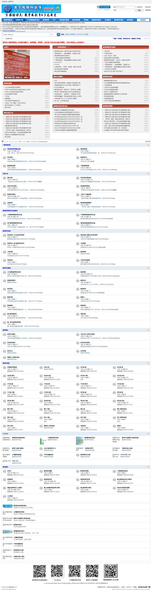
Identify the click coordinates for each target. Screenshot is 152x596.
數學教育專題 (85, 471)
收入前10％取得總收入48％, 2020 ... (91, 169)
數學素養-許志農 (85, 454)
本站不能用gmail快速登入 (75, 42)
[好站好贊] (77, 351)
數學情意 (83, 305)
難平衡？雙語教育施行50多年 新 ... (17, 276)
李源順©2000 (101, 587)
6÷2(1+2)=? (58, 62)
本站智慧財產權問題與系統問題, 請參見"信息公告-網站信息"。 (21, 25)
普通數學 (10, 479)
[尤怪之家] (41, 368)
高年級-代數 (84, 400)
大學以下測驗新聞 (86, 194)
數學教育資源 (107, 76)
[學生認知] (4, 289)
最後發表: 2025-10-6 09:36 (125, 475)
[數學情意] (77, 306)
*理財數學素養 (64, 20)
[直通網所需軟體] (4, 368)
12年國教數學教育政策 (14, 272)
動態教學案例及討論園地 (10, 210)
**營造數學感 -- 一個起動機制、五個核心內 (117, 64)
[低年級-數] (77, 368)
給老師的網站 (11, 342)
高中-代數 (47, 417)
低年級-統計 (47, 375)
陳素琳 (40, 181)
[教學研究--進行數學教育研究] (4, 244)
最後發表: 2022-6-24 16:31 (89, 396)
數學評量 (10, 297)
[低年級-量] (114, 368)
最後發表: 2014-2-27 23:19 (125, 396)
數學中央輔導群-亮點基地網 (130, 437)
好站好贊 (83, 351)
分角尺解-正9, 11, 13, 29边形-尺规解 (65, 98)
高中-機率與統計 (122, 417)
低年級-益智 (120, 375)
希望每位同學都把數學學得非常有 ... (18, 161)
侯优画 (92, 161)
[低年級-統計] (41, 376)
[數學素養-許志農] (77, 455)
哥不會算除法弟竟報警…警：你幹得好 (115, 128)
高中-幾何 (83, 417)
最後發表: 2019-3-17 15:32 (89, 413)
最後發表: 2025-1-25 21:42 (89, 371)
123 (56, 80)
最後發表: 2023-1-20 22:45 (15, 379)
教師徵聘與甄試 (85, 186)
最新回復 (147, 141)
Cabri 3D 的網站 (12, 346)
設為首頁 (4, 1)
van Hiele (79, 34)
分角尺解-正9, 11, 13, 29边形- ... (90, 284)
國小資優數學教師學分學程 (52, 487)
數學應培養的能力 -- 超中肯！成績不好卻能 (117, 60)
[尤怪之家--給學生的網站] (77, 334)
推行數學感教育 (15, 23)
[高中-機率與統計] (114, 418)
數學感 (67, 34)
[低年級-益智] (114, 376)
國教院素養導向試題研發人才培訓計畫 (115, 94)
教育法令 (10, 351)
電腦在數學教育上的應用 (14, 487)
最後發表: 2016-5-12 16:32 (15, 483)
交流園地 (108, 20)
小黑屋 (123, 587)
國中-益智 (10, 417)
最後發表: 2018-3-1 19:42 (88, 483)
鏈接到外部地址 (85, 253)
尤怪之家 (46, 367)
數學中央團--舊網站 (18, 448)
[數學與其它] (77, 158)
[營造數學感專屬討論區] (4, 149)
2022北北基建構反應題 (111, 89)
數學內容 (83, 280)
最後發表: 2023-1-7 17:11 (125, 404)
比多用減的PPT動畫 (11, 94)
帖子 (51, 34)
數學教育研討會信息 (60, 106)
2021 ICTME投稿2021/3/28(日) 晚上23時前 (67, 128)
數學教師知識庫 (143, 587)
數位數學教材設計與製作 (124, 479)
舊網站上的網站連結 (13, 357)
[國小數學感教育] (4, 314)
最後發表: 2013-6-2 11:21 (125, 413)
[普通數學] (4, 480)
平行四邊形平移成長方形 (12, 101)
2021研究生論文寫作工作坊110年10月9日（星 (68, 117)
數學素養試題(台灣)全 (110, 80)
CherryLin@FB (108, 218)
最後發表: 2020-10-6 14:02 (15, 475)
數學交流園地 (7, 268)
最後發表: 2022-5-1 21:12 (15, 430)
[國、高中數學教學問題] (4, 323)
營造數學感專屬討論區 (14, 149)
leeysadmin (116, 276)
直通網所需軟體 (12, 367)
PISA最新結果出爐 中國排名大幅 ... (17, 301)
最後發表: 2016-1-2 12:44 (15, 396)
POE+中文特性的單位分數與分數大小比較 (17, 89)
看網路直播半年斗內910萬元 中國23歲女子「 (68, 85)
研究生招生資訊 (12, 186)
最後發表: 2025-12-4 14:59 (15, 388)
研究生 (9, 471)
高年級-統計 (47, 400)
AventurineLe (116, 338)
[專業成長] (77, 314)
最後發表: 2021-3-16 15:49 (15, 421)
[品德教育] (4, 203)
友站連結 (5, 433)
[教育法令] (4, 351)
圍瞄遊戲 (7, 98)
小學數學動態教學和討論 (14, 214)
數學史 (83, 297)
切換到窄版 (149, 2)
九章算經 (83, 301)
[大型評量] (4, 252)
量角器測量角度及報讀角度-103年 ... (18, 293)
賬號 (114, 7)
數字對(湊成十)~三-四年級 (13, 105)
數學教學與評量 (85, 479)
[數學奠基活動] (4, 166)
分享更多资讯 (108, 53)
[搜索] (58, 34)
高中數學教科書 (109, 96)
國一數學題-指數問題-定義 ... (15, 326)
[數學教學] (77, 289)
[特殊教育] (4, 260)
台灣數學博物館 (16, 454)
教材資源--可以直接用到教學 (15, 235)
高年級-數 (83, 392)
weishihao (104, 346)
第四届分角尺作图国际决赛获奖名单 (65, 123)
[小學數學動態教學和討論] (4, 215)
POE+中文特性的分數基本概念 (14, 92)
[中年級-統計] (114, 384)
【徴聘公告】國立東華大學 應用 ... (17, 181)
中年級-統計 (120, 384)
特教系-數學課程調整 (123, 487)
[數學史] (77, 297)
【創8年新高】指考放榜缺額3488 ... (91, 198)
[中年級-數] (4, 384)
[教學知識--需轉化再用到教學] (77, 235)
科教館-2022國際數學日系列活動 (15, 134)
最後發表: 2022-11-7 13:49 (15, 404)
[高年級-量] (114, 393)
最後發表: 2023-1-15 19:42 (52, 483)
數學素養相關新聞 (86, 203)
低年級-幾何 (10, 375)
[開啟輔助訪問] (147, 2)
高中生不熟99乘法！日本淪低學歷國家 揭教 (18, 132)
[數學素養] (77, 252)
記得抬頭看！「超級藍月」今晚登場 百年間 (67, 94)
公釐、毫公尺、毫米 (110, 55)
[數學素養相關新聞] (77, 203)
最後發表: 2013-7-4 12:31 (51, 491)
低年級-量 (120, 367)
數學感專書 (76, 20)
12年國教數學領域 (33, 20)
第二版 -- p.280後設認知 (62, 101)
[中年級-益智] (41, 393)
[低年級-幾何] (4, 376)
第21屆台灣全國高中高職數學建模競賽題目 (67, 114)
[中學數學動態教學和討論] (77, 215)
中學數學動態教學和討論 (88, 214)
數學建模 (10, 305)
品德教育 (10, 203)
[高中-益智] (4, 426)
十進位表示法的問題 (110, 69)
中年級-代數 (10, 392)
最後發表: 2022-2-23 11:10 (125, 388)
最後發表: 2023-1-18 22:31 (125, 491)
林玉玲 (42, 227)
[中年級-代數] (4, 393)
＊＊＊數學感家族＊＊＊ (62, 47)
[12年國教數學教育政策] (4, 272)
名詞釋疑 (83, 243)
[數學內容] (77, 281)
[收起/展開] (148, 145)
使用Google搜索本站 (113, 587)
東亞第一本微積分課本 (111, 92)
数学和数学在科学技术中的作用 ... (91, 264)
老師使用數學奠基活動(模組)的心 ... (17, 169)
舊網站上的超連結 (49, 426)
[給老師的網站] (4, 343)
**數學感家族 (7, 20)
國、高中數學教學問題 (14, 322)
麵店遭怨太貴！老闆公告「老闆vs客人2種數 (68, 89)
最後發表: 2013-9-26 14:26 (89, 430)
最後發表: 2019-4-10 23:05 (125, 430)
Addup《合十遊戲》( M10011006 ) (15, 103)
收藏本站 (11, 1)
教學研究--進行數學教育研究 (15, 243)
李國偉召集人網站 (127, 448)
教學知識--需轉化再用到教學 (89, 235)
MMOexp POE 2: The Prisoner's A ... (91, 338)
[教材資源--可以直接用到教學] (4, 235)
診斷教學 (72, 34)
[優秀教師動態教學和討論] (77, 223)
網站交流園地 (58, 76)
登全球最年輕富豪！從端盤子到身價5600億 (67, 83)
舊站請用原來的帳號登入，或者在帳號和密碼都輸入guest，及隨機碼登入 (46, 27)
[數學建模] (4, 306)
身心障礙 (10, 264)
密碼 (114, 10)
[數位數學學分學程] (77, 488)
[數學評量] (4, 297)
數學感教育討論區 (109, 47)
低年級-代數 (84, 375)
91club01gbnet (42, 141)
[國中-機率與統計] (114, 409)
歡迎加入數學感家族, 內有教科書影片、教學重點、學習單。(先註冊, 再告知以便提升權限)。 (34, 42)
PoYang (95, 318)
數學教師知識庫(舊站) (18, 437)
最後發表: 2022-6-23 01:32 (125, 379)
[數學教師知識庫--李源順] (31, 10)
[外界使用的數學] (77, 260)
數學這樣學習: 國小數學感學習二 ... (17, 318)
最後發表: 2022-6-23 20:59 (15, 500)
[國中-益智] (4, 418)
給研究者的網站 (85, 342)
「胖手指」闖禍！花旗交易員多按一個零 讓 (18, 130)
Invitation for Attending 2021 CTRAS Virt (67, 126)
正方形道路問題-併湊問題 (12, 87)
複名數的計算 (85, 293)
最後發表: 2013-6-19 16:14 (89, 491)
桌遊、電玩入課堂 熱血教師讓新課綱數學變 (117, 126)
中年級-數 (10, 384)
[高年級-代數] (77, 401)
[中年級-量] (41, 384)
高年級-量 (120, 392)
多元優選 (85, 34)
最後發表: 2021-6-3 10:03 (51, 388)
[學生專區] (4, 158)
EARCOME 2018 (126, 454)
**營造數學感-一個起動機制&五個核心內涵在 (68, 60)
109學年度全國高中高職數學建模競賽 (66, 130)
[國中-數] (77, 409)
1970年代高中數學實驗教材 (112, 101)
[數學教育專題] (77, 471)
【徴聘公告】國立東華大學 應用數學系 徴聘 (18, 117)
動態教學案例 (96, 20)
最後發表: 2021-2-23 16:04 (15, 371)
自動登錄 (139, 7)
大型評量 (10, 251)
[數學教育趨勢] (41, 471)
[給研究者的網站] (77, 343)
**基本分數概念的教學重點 (62, 58)
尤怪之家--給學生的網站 (88, 334)
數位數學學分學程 (86, 487)
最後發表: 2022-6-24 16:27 (52, 396)
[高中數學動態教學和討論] (4, 223)
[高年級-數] (77, 393)
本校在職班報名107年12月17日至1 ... (18, 190)
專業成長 (83, 314)
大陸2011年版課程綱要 (111, 87)
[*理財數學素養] (77, 166)
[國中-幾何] (4, 409)
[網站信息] (4, 178)
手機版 (135, 587)
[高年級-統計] (41, 401)
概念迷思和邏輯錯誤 (61, 71)
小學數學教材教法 (122, 471)
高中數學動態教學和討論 (14, 223)
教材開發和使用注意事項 (62, 55)
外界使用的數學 (85, 260)
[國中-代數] (41, 409)
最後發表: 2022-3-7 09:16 (51, 475)
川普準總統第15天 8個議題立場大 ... (18, 207)
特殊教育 (10, 260)
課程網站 (5, 467)
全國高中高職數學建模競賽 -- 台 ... (17, 309)
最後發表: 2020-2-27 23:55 (52, 379)
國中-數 (83, 409)
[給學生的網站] (4, 334)
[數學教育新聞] (4, 195)
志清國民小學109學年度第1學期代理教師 (116, 130)
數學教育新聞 (107, 106)
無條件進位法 (85, 247)
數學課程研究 (48, 479)
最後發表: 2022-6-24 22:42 (89, 404)
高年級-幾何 (10, 400)
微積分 (119, 426)
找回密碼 (147, 7)
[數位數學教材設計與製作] (114, 480)
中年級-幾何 (84, 384)
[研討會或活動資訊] (77, 178)
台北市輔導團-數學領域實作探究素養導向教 (117, 83)
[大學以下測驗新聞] (77, 195)
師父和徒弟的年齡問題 (61, 69)
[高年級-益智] (114, 401)
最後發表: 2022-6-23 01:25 (125, 371)
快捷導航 (142, 20)
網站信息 (10, 177)
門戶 (54, 20)
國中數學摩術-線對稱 (87, 218)
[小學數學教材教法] (114, 471)
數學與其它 (84, 157)
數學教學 (83, 289)
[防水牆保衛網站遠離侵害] (149, 587)
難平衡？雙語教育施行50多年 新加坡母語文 (68, 92)
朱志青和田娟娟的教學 (87, 227)
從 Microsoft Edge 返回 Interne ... (17, 218)
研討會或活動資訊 (86, 177)
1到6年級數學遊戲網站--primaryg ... (17, 338)
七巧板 (7, 96)
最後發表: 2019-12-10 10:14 (15, 413)
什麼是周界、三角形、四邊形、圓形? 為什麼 (68, 67)
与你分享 (107, 51)
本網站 (104, 29)
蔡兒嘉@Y (102, 293)
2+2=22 (57, 64)
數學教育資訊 (119, 20)
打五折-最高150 (59, 87)
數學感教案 (84, 149)
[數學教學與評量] (77, 480)
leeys (32, 153)
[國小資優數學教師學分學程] (41, 488)
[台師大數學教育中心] (41, 449)
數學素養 (46, 20)
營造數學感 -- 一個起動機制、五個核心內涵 (67, 53)
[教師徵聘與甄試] (77, 186)
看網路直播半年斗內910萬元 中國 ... (91, 276)
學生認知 (10, 289)
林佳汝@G (102, 247)
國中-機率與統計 (122, 409)
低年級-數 (83, 367)
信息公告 (5, 173)
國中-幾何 (10, 409)
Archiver (128, 587)
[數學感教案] (77, 149)
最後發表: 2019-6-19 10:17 (125, 483)
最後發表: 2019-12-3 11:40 (89, 421)
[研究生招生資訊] (4, 186)
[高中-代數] (41, 418)
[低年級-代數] (77, 376)
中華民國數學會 (48, 454)
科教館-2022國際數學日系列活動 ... (91, 181)
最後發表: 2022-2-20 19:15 (89, 475)
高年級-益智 (120, 400)
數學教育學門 (89, 448)
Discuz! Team (12, 589)
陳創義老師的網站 (86, 346)
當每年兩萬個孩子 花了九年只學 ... (91, 309)
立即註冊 (147, 10)
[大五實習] (4, 496)
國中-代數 (47, 409)
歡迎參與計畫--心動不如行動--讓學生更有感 (67, 51)
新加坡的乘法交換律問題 (111, 58)
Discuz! (11, 587)
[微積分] (114, 426)
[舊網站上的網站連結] (4, 358)
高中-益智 (10, 426)
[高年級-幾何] (4, 401)
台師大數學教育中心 (50, 448)
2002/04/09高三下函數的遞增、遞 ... (18, 227)
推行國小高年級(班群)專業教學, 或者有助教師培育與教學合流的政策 (42, 23)
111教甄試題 (108, 85)
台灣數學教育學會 (53, 437)
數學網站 (130, 20)
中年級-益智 (47, 392)
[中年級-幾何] (77, 384)
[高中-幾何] (77, 418)
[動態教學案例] (4, 281)
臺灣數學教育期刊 (89, 437)
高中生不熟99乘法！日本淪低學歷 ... (18, 198)
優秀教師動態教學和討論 (88, 223)
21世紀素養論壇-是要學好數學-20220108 (67, 112)
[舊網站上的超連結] (41, 426)
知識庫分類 (19, 20)
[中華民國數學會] (41, 455)
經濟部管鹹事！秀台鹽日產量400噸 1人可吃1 (68, 96)
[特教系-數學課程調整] (114, 488)
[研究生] (4, 471)
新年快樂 (7, 137)
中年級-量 (47, 384)
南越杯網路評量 (109, 98)
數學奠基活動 (11, 165)
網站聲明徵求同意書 (11, 126)
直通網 (86, 20)
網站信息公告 (8, 113)
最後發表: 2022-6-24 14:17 (89, 388)
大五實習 (10, 496)
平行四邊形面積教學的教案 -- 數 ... (91, 153)
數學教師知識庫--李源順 (2, 38)
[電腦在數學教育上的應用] (4, 488)
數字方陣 (7, 107)
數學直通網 (8, 83)
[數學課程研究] (41, 480)
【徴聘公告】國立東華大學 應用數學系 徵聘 (18, 119)
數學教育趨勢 (48, 471)
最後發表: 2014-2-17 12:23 (52, 404)
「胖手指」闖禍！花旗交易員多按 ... (91, 207)
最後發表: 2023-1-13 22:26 (15, 491)
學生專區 (10, 157)
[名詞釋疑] (77, 244)
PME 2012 (15, 461)
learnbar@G (42, 161)
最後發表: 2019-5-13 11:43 (52, 413)
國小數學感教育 (12, 314)
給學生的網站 (11, 334)
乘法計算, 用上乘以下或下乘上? (113, 71)
